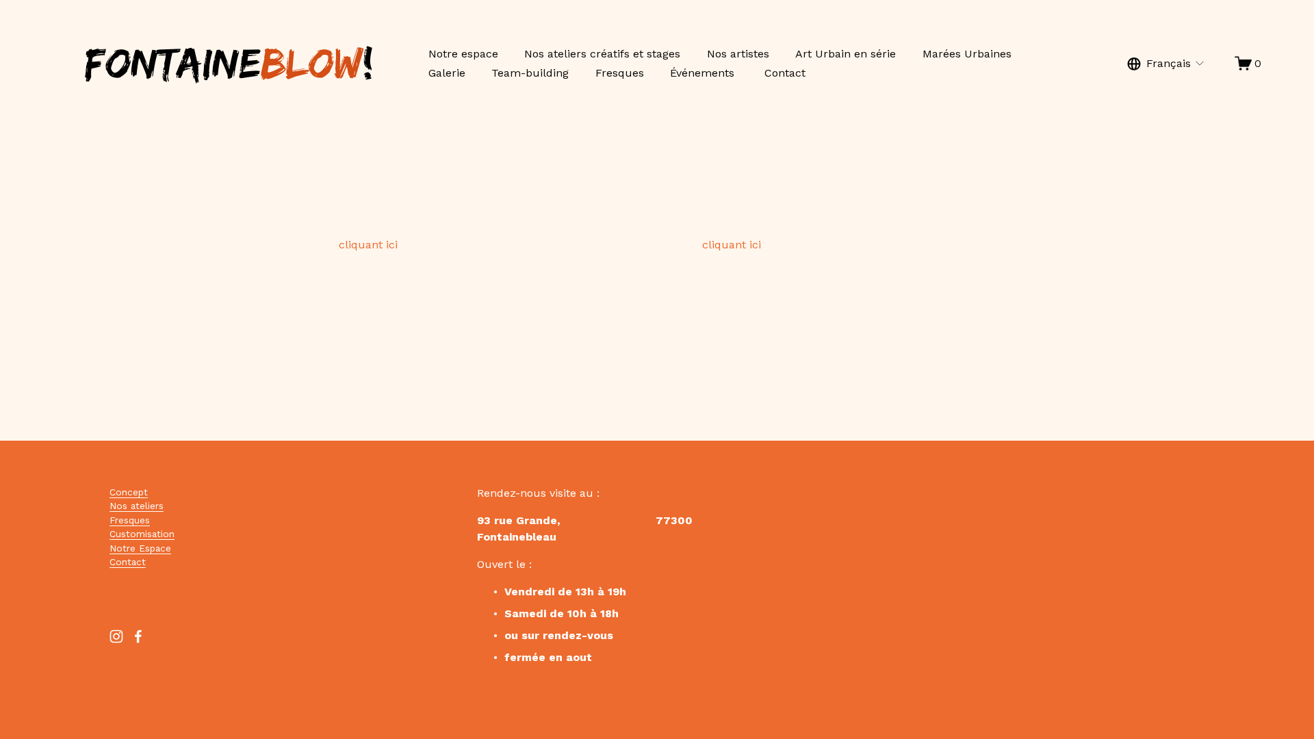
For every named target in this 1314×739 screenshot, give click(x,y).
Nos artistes (738, 53)
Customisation (142, 533)
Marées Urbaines (967, 53)
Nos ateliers (137, 505)
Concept (129, 492)
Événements (704, 72)
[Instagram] (116, 636)
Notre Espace (140, 548)
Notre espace (463, 53)
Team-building (530, 72)
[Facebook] (138, 636)
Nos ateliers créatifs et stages (602, 53)
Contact (785, 72)
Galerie (446, 72)
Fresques (619, 72)
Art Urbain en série (845, 53)
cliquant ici (368, 244)
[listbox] (1166, 63)
